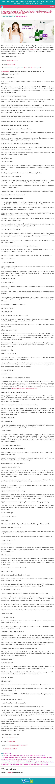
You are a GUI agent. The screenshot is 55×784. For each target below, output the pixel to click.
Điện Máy (26, 1)
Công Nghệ (21, 1)
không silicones (28, 755)
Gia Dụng (47, 1)
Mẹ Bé (34, 1)
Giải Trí (15, 3)
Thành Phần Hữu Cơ (39, 755)
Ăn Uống (51, 1)
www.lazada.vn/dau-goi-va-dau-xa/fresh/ (17, 67)
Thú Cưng (42, 1)
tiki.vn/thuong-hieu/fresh (37, 67)
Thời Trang (3, 1)
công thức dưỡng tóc (9, 755)
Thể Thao (16, 1)
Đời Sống (18, 3)
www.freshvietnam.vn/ (12, 60)
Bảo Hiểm (31, 3)
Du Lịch (30, 1)
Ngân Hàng (36, 3)
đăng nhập (10, 772)
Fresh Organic (33, 49)
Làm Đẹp (8, 1)
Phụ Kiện (38, 1)
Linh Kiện (27, 3)
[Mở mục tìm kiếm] (48, 6)
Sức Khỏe (12, 1)
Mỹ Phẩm (23, 3)
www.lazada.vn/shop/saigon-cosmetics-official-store (24, 388)
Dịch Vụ (41, 3)
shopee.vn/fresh (11, 64)
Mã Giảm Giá (7, 753)
